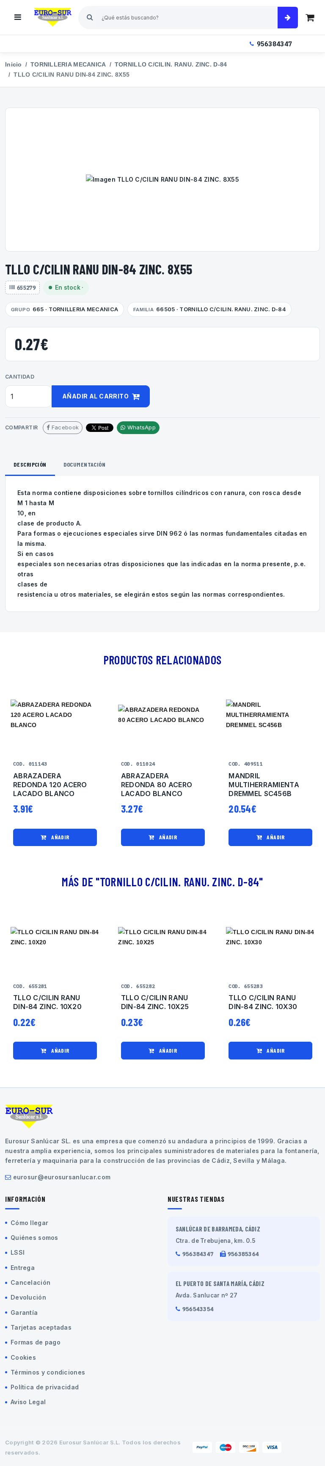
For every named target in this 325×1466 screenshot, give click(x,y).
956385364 (243, 1254)
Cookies (23, 1357)
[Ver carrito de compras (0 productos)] (310, 17)
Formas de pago (36, 1342)
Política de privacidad (45, 1387)
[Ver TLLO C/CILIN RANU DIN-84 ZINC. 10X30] (270, 937)
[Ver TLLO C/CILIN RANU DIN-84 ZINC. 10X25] (162, 937)
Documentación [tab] (84, 464)
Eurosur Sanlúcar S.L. (90, 1442)
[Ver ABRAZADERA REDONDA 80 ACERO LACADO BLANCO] (162, 715)
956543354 (198, 1309)
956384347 (274, 44)
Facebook (64, 427)
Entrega (23, 1267)
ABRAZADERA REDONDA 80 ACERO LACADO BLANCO (156, 785)
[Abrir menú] (17, 17)
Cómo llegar (29, 1222)
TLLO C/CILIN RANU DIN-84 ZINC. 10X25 (155, 1002)
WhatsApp (140, 427)
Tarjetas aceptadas (41, 1327)
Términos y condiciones (48, 1372)
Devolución (28, 1297)
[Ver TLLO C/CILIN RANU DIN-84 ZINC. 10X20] (55, 937)
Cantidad (19, 376)
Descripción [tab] (30, 464)
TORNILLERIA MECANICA (68, 64)
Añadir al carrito (96, 396)
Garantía (24, 1312)
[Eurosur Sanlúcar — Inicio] (53, 17)
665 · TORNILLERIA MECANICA (64, 309)
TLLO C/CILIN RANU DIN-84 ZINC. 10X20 (47, 1002)
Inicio (13, 64)
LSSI (18, 1252)
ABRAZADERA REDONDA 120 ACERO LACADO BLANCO (50, 785)
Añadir (59, 837)
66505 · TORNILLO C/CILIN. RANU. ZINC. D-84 (209, 309)
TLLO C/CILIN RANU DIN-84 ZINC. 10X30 (263, 1002)
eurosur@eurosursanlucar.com (62, 1177)
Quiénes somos (34, 1237)
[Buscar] (288, 17)
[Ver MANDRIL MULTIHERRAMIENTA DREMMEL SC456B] (270, 715)
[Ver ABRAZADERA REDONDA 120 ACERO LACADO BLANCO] (55, 715)
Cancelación (30, 1282)
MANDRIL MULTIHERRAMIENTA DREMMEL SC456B (264, 785)
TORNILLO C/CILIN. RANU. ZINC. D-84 (171, 64)
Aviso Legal (28, 1401)
